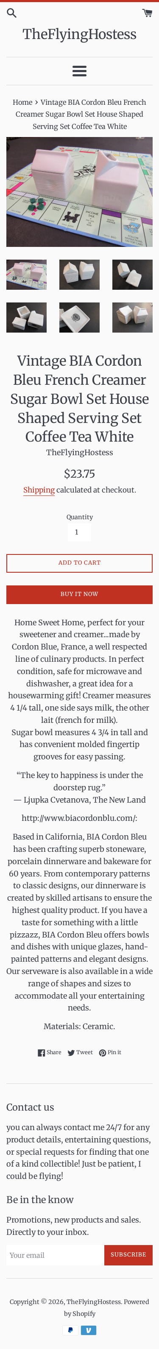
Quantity (80, 517)
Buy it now (79, 594)
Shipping (39, 490)
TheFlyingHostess (79, 34)
